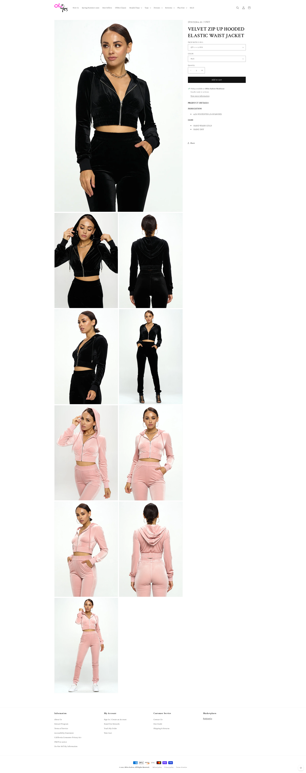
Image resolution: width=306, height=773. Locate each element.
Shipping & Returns (161, 728)
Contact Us (158, 719)
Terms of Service (61, 728)
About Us (58, 719)
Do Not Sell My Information (65, 746)
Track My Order (110, 728)
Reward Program (61, 724)
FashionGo (207, 718)
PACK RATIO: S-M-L (195, 42)
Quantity (191, 65)
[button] (135, 8)
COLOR (191, 53)
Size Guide (157, 724)
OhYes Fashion (129, 767)
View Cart (108, 733)
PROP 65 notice (60, 742)
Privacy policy (169, 767)
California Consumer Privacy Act (67, 737)
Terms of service (181, 767)
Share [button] (192, 143)
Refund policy (157, 767)
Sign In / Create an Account (115, 719)
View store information (200, 96)
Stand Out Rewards (112, 724)
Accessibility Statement (64, 733)
